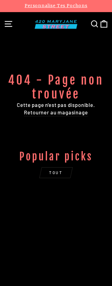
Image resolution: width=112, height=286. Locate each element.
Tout (56, 172)
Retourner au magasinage (56, 112)
